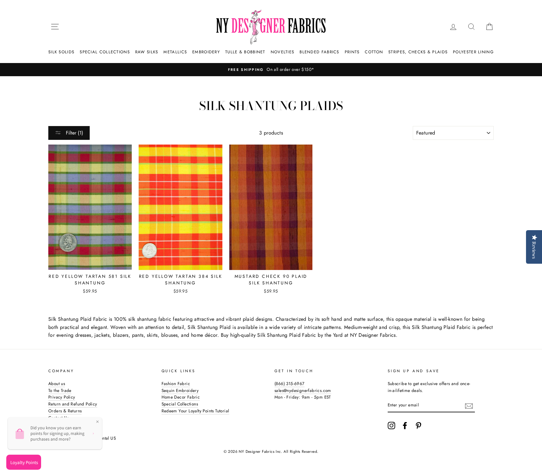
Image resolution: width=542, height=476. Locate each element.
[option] (271, 69)
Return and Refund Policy (72, 404)
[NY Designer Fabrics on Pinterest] (418, 425)
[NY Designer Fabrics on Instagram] (391, 425)
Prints (352, 52)
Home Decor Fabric (181, 397)
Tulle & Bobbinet (245, 52)
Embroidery (206, 52)
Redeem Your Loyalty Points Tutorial (195, 411)
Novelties (283, 52)
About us (56, 383)
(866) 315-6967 (289, 383)
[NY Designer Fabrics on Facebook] (405, 425)
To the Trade (60, 390)
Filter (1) (73, 132)
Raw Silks (146, 52)
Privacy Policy (61, 397)
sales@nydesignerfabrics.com (302, 390)
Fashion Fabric (176, 383)
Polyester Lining (473, 52)
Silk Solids (61, 52)
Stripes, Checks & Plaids (418, 52)
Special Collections (105, 52)
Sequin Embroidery (180, 390)
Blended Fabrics (319, 52)
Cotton (374, 52)
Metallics (175, 52)
